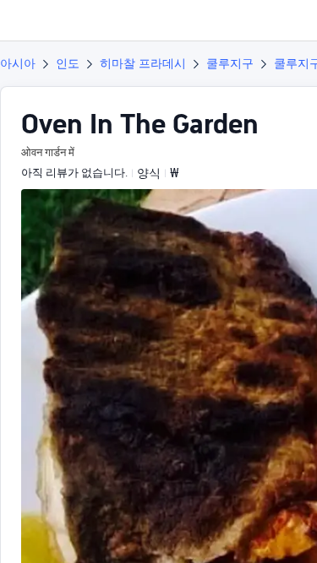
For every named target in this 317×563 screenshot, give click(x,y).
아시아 (18, 63)
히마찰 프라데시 (143, 63)
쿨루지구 (230, 63)
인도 (67, 63)
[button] (288, 20)
